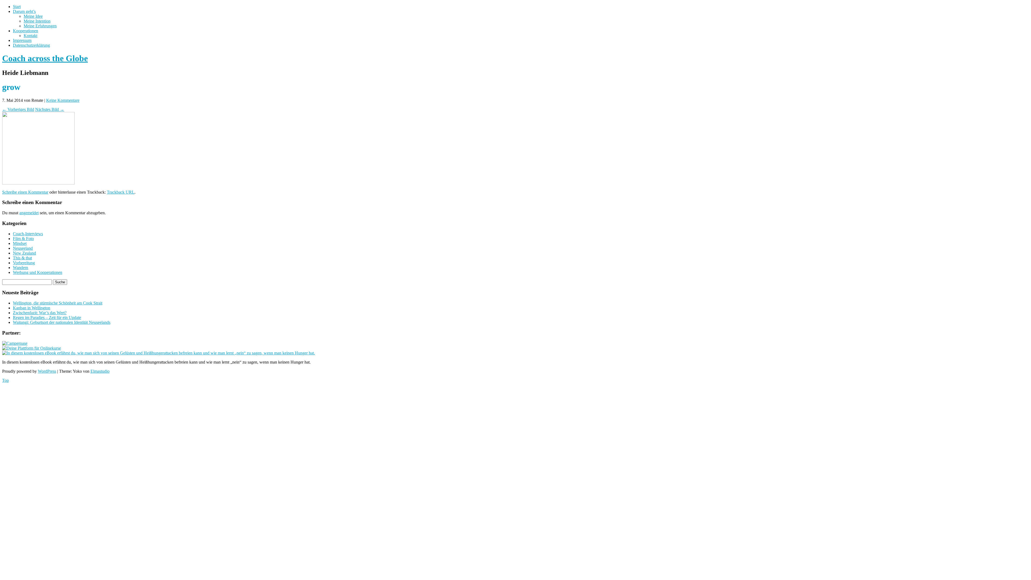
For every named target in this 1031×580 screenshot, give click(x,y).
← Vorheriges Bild (18, 109)
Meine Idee (33, 16)
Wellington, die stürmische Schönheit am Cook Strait (57, 303)
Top (5, 380)
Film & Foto (23, 238)
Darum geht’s (24, 11)
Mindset (20, 243)
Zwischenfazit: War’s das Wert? (40, 312)
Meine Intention (37, 21)
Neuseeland (23, 248)
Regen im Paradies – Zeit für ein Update (47, 317)
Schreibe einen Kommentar (25, 192)
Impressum (22, 40)
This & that (22, 258)
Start (17, 6)
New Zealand (24, 253)
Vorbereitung (24, 262)
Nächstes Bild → (49, 109)
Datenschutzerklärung (31, 45)
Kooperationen (25, 30)
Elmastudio (100, 371)
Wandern (20, 267)
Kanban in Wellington (31, 308)
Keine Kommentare (62, 100)
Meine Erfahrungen (40, 26)
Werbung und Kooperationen (37, 272)
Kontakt (30, 35)
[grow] (38, 183)
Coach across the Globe (45, 58)
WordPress (47, 371)
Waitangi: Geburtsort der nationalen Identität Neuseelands (61, 322)
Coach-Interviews (28, 233)
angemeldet (29, 213)
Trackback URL (121, 192)
